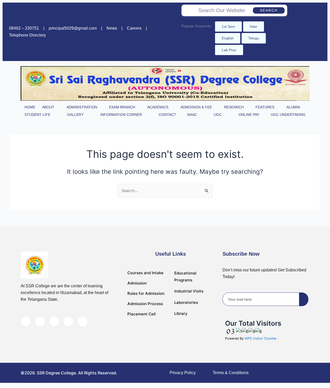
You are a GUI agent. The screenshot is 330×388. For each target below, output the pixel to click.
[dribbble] (68, 321)
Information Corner (121, 115)
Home (29, 107)
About (48, 107)
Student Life (37, 115)
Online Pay (248, 115)
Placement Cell (141, 314)
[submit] (303, 299)
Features (264, 107)
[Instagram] (311, 32)
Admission (137, 283)
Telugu (253, 38)
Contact (167, 115)
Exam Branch (122, 107)
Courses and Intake (145, 272)
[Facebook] (300, 32)
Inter (253, 26)
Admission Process (145, 303)
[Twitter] (40, 321)
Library (180, 313)
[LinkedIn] (54, 321)
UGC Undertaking (288, 115)
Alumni (293, 107)
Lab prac (229, 50)
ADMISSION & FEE (196, 107)
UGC (218, 115)
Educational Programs (185, 276)
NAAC (192, 115)
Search (269, 10)
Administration (82, 107)
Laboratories (186, 302)
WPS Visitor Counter (261, 338)
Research (234, 107)
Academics (157, 107)
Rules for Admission (145, 293)
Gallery (75, 115)
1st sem (228, 26)
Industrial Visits (188, 291)
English (228, 38)
